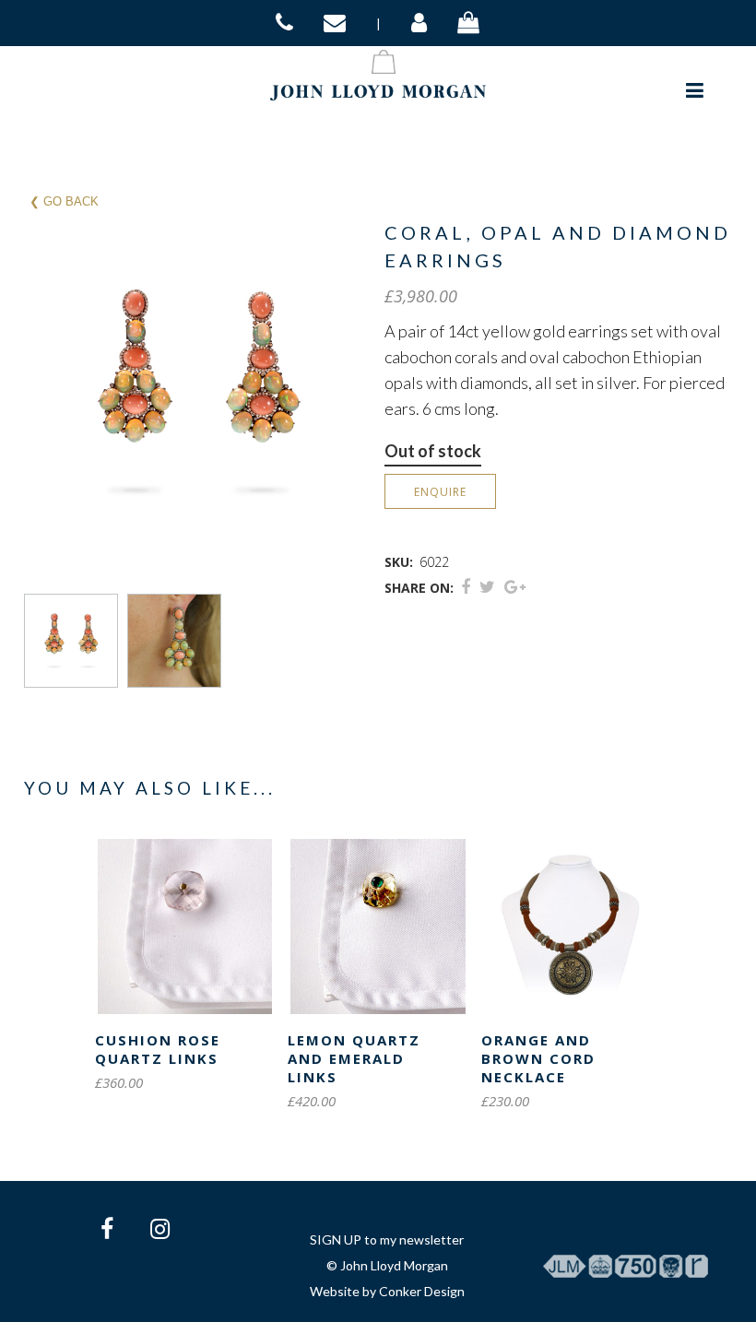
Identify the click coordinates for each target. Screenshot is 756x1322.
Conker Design (422, 1291)
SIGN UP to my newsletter (387, 1239)
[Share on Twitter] (487, 586)
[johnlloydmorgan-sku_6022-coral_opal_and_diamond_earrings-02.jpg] (178, 641)
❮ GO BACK (64, 201)
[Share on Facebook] (465, 586)
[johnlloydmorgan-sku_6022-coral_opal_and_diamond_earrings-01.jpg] (75, 641)
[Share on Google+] (515, 586)
